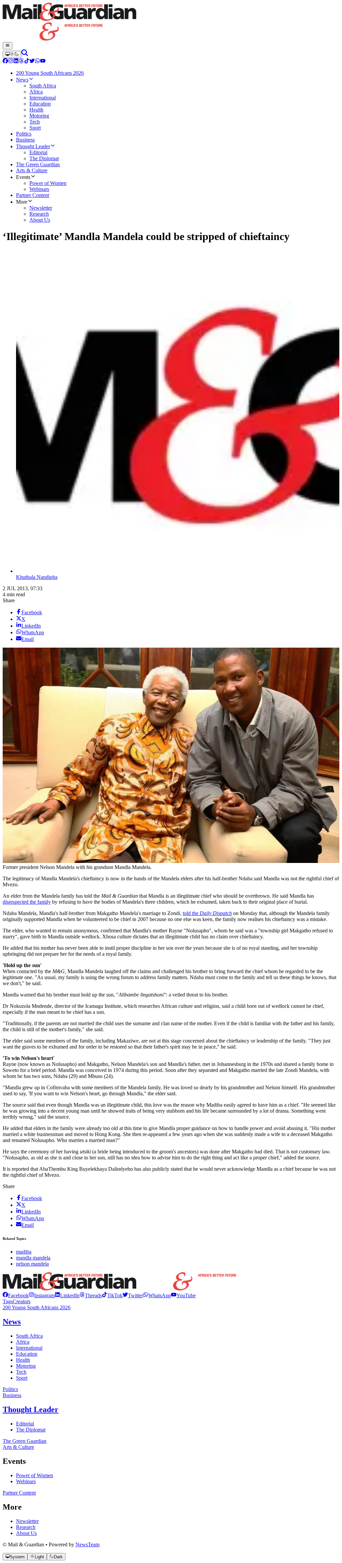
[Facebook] (5, 61)
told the (207, 913)
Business (12, 1395)
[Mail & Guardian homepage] (171, 22)
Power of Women (34, 1475)
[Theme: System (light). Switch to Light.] (12, 54)
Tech (21, 1372)
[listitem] (16, 1295)
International (29, 1348)
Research (25, 1527)
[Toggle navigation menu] (7, 45)
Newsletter (27, 1521)
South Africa (29, 1336)
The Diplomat (30, 1429)
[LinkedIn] (16, 61)
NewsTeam (87, 1544)
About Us (26, 1533)
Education (26, 1354)
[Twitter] (32, 61)
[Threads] (21, 61)
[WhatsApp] (37, 61)
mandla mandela (33, 1258)
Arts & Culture (18, 1447)
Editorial (25, 1423)
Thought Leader (30, 1409)
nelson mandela (32, 1264)
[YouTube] (42, 61)
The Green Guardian (24, 1441)
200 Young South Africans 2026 (36, 1307)
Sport (21, 1378)
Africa (22, 1342)
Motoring (26, 1366)
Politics (10, 1389)
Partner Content (19, 1493)
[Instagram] (10, 61)
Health (23, 1360)
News (12, 1321)
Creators (21, 1301)
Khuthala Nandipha (36, 577)
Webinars (26, 1481)
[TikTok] (26, 61)
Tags (8, 1301)
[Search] (24, 54)
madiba (23, 1252)
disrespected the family (27, 902)
